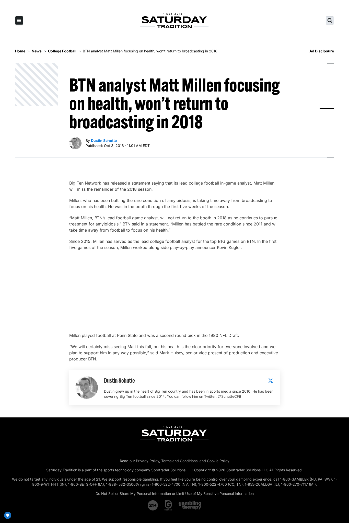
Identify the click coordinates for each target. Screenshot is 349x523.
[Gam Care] (168, 505)
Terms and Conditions (179, 461)
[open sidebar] (19, 20)
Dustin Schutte (104, 140)
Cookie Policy (218, 461)
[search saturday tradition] (330, 20)
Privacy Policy (147, 461)
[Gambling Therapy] (190, 505)
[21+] (153, 505)
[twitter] (270, 381)
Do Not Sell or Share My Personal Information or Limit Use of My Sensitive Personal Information (175, 493)
